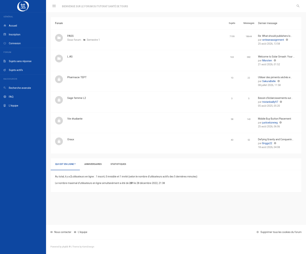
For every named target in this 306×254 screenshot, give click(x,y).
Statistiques (118, 164)
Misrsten (267, 60)
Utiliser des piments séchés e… (275, 77)
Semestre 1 (93, 39)
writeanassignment (273, 39)
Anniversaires (93, 164)
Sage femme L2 (76, 98)
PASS (70, 35)
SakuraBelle (269, 81)
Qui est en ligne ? (65, 164)
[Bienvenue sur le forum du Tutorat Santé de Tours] (23, 6)
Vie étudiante (75, 118)
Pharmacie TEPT (77, 77)
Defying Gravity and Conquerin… (275, 139)
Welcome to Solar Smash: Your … (276, 56)
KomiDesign (88, 247)
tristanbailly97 (270, 101)
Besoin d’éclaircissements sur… (275, 98)
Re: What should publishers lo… (275, 35)
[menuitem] (298, 6)
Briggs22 (267, 143)
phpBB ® (66, 247)
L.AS (70, 56)
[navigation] (23, 127)
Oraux (70, 139)
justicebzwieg (270, 122)
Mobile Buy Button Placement (274, 118)
